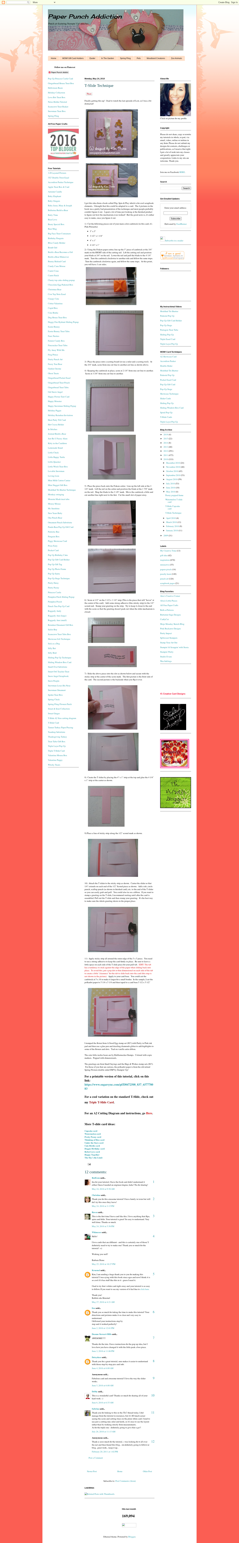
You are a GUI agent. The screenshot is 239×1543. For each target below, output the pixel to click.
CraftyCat (164, 619)
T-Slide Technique (173, 512)
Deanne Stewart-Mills (102, 1334)
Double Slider (166, 365)
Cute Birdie (53, 312)
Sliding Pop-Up (167, 334)
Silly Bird (52, 652)
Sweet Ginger (54, 713)
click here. (144, 1289)
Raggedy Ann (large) (57, 615)
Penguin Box (54, 536)
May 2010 (171, 491)
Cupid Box (53, 308)
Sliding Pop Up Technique (59, 657)
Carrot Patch (53, 275)
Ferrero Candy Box (56, 340)
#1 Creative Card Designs (172, 694)
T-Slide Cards (166, 417)
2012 (166, 450)
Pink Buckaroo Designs (170, 628)
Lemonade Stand (55, 447)
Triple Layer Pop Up (57, 746)
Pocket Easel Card (168, 379)
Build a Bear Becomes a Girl (60, 252)
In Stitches (52, 429)
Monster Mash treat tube (58, 499)
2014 (166, 442)
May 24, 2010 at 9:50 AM (103, 1188)
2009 (166, 535)
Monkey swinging (56, 494)
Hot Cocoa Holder (56, 424)
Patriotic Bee (53, 531)
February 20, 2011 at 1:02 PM (105, 1451)
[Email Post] (89, 1164)
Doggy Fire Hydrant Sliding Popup (63, 322)
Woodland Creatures (156, 58)
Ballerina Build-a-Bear (58, 210)
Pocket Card (53, 550)
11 (152, 1412)
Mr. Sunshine (54, 508)
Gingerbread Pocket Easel (59, 377)
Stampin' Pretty (166, 651)
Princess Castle (54, 592)
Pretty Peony (53, 587)
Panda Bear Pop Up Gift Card (60, 527)
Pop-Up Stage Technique (59, 578)
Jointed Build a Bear (57, 433)
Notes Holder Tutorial (57, 101)
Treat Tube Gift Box (56, 741)
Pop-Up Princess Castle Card (60, 78)
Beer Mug (52, 228)
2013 (166, 446)
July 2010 (170, 483)
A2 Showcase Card (168, 356)
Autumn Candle (55, 191)
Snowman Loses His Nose (59, 685)
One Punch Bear (55, 517)
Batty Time (53, 214)
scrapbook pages (167, 583)
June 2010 (171, 487)
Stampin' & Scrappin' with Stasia (174, 647)
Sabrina (95, 1408)
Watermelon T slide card (173, 501)
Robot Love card (92, 1151)
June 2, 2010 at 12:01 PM (103, 1328)
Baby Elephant (54, 196)
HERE (182, 172)
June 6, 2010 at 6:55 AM (102, 1402)
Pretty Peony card (93, 1136)
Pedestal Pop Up (167, 315)
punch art (164, 578)
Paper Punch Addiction (85, 16)
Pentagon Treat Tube (169, 329)
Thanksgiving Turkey (57, 736)
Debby (95, 1391)
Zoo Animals (176, 58)
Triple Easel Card (167, 339)
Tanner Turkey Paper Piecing (60, 727)
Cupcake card (91, 1130)
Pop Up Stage (166, 325)
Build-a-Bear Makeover (58, 256)
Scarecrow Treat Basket (58, 106)
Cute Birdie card (92, 1145)
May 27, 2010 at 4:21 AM (103, 1302)
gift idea (163, 555)
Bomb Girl (52, 247)
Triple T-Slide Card (56, 750)
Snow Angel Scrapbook (58, 676)
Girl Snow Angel (55, 391)
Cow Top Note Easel (57, 294)
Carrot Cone (53, 270)
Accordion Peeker (168, 361)
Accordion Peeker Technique (60, 182)
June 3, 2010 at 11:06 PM (103, 1351)
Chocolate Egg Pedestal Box (60, 284)
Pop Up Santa (54, 573)
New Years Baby (55, 513)
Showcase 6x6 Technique (59, 638)
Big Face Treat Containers (59, 233)
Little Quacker (54, 461)
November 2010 (173, 466)
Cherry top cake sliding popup (61, 280)
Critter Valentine (55, 303)
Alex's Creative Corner (170, 595)
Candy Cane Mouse (56, 266)
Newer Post (92, 1471)
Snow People (53, 680)
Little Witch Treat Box (58, 466)
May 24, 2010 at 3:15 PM (103, 1206)
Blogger (131, 1536)
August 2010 (172, 479)
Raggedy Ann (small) (57, 620)
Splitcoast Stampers (168, 637)
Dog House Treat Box (57, 317)
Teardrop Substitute (56, 732)
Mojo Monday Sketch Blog (172, 623)
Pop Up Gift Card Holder (59, 559)
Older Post (147, 1471)
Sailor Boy (52, 629)
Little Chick (53, 452)
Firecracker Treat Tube (57, 345)
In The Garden (107, 58)
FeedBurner (181, 223)
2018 (166, 434)
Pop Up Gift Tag (55, 564)
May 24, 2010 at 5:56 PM (103, 1226)
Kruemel (96, 1270)
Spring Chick (54, 699)
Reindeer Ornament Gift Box (60, 624)
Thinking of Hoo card (94, 1139)
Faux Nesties (53, 336)
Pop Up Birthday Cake (58, 555)
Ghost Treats (53, 373)
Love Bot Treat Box (56, 97)
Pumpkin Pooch (55, 601)
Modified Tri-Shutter (169, 311)
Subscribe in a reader (174, 240)
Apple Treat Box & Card (58, 186)
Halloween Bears (55, 87)
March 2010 (171, 522)
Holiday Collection (56, 92)
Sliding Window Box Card (59, 662)
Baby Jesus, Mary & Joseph (60, 205)
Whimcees (96, 1232)
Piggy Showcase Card (57, 541)
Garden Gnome (54, 368)
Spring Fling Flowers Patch (60, 704)
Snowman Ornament (57, 690)
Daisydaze (96, 1357)
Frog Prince (53, 354)
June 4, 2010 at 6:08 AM (102, 1368)
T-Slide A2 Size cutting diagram (62, 718)
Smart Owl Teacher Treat (58, 671)
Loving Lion (53, 475)
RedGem (96, 1177)
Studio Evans (166, 656)
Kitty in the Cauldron (57, 443)
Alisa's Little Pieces (168, 600)
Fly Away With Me (56, 350)
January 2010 (172, 530)
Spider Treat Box (55, 694)
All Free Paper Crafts (169, 605)
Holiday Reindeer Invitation (60, 415)
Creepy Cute (53, 298)
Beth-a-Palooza (167, 609)
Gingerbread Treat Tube (58, 387)
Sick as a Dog (54, 643)
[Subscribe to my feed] (162, 240)
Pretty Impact (166, 633)
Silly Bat (52, 648)
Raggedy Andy (54, 610)
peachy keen (165, 573)
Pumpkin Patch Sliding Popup (61, 596)
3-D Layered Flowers (57, 172)
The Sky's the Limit (93, 1157)
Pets (139, 58)
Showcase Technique (169, 393)
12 (152, 1441)
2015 (166, 438)
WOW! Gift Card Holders (73, 58)
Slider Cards (165, 398)
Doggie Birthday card (95, 1148)
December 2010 (173, 462)
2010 (166, 459)
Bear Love (52, 219)
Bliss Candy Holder (56, 242)
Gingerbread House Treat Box (61, 83)
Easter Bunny (54, 326)
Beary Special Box (56, 224)
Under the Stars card (94, 1142)
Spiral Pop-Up (166, 412)
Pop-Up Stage (166, 389)
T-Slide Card (53, 722)
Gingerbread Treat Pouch (59, 382)
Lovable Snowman (56, 471)
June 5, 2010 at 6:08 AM (102, 1385)
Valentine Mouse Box (57, 755)
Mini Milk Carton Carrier (59, 480)
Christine (96, 1195)
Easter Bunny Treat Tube (59, 331)
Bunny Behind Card (57, 261)
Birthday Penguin (56, 238)
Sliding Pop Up (167, 403)
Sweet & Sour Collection (59, 708)
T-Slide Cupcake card (172, 507)
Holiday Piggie (54, 410)
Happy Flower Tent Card (58, 396)
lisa (93, 1307)
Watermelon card (93, 1133)
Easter (92, 58)
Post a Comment (96, 1457)
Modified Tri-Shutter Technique (62, 489)
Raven (95, 1212)
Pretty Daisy (53, 582)
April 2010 (171, 518)
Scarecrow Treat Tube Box (59, 634)
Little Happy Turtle (56, 457)
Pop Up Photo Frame (57, 569)
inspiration (165, 559)
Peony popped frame (174, 495)
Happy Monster (55, 401)
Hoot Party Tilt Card (57, 419)
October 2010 (172, 471)
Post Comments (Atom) (125, 1480)
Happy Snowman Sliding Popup (62, 405)
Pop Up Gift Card (167, 384)
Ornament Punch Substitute (60, 522)
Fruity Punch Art (55, 359)
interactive (165, 564)
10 (152, 1395)
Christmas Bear (54, 289)
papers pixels (166, 569)
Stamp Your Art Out (168, 642)
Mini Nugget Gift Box (57, 485)
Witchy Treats (54, 764)
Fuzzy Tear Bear (55, 364)
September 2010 (173, 475)
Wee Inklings (166, 661)
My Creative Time (168, 550)
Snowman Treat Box (57, 111)
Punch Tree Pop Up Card (58, 606)
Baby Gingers (54, 200)
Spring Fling (125, 58)
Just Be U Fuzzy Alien (57, 438)
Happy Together (92, 1154)
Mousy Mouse (54, 503)
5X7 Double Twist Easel (58, 177)
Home (53, 58)
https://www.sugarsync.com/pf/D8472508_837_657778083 (119, 1086)
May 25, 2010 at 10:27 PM (103, 1264)
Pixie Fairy (53, 545)
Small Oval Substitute (57, 666)
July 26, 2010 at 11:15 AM (103, 1431)
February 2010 (172, 526)
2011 (166, 455)
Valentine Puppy (55, 760)
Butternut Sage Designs (170, 614)
